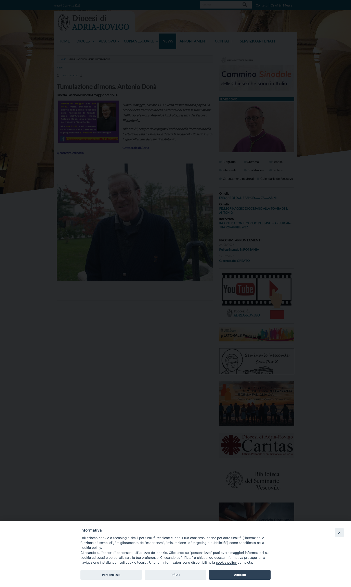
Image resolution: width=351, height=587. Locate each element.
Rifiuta (175, 575)
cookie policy (226, 562)
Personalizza (111, 575)
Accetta (240, 575)
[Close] (339, 532)
